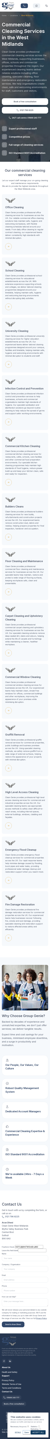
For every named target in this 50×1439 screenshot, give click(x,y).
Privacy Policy (8, 1380)
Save (26, 1432)
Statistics (34, 1427)
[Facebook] (4, 1361)
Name (4, 1254)
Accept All (38, 1432)
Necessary (18, 1427)
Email (4, 1275)
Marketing (34, 1429)
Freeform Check (8, 1247)
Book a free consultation (25, 101)
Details (18, 1432)
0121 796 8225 (26, 110)
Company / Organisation (11, 1264)
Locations (14, 15)
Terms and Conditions (11, 1388)
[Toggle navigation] (46, 6)
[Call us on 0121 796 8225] (24, 5)
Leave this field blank (10, 1250)
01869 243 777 (13, 1398)
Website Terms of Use (11, 1384)
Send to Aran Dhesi (13, 1324)
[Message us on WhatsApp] (36, 5)
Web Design (6, 1432)
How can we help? (9, 1297)
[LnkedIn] (10, 1361)
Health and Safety (9, 1372)
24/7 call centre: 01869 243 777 (26, 118)
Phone (4, 1286)
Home (4, 15)
